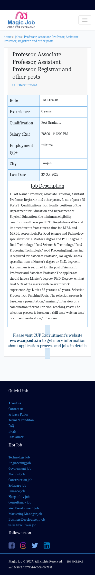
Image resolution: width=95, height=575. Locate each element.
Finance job (17, 491)
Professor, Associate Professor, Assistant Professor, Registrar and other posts (41, 39)
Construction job (20, 480)
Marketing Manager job (25, 514)
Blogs (12, 431)
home (7, 37)
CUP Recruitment (24, 85)
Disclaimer (16, 437)
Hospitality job (19, 497)
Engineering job (20, 463)
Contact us (16, 409)
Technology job (19, 457)
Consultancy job (20, 502)
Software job (17, 485)
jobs (17, 37)
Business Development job (27, 519)
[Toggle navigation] (84, 19)
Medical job (17, 474)
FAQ (11, 426)
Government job (20, 469)
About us (15, 403)
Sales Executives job (22, 525)
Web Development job (24, 508)
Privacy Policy (18, 414)
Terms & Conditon (21, 420)
